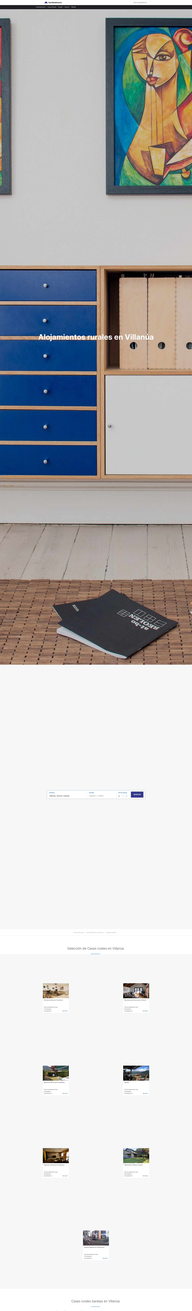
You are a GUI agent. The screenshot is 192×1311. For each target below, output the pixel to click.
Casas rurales (51, 7)
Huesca (66, 7)
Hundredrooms (40, 7)
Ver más (64, 1011)
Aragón (60, 7)
